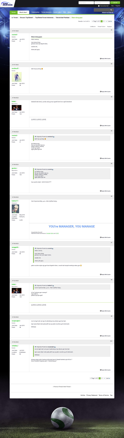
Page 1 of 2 (96, 21)
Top (111, 395)
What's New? (23, 12)
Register (118, 5)
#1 (111, 30)
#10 (111, 341)
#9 (111, 316)
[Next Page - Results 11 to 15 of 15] (106, 21)
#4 (111, 131)
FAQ (64, 12)
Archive (83, 395)
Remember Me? (104, 6)
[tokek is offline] (16, 107)
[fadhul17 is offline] (15, 208)
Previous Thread (58, 386)
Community (35, 12)
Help (112, 5)
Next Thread (67, 386)
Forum (14, 12)
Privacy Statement (92, 395)
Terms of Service (104, 395)
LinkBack (92, 26)
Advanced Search (107, 12)
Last (109, 21)
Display (109, 26)
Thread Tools (101, 26)
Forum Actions (46, 12)
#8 (111, 279)
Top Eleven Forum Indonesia (44, 17)
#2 (111, 63)
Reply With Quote (105, 58)
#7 (111, 242)
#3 (111, 96)
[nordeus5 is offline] (16, 77)
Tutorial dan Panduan (62, 17)
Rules (69, 12)
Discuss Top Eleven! (26, 17)
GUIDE (57, 233)
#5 (111, 163)
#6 (111, 196)
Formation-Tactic (49, 233)
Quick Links (57, 12)
